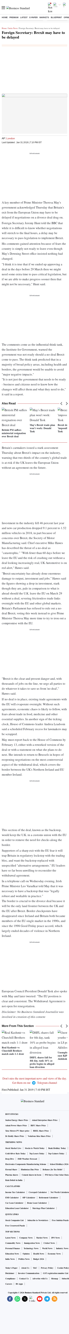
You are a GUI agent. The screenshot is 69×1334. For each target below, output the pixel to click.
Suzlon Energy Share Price (16, 1120)
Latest (24, 17)
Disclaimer (9, 1273)
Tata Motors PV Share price (17, 1131)
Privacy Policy (47, 1268)
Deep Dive (9, 1159)
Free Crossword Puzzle (15, 1225)
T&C (35, 1268)
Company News (26, 1237)
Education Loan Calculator (17, 1208)
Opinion (26, 1253)
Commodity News (12, 1243)
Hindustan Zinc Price (30, 1169)
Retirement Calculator (48, 1197)
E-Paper (33, 17)
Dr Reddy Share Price (14, 1136)
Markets (44, 17)
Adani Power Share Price (16, 1125)
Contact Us (24, 1278)
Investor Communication (28, 1273)
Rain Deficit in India (13, 1180)
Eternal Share (11, 1169)
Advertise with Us (39, 1278)
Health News (38, 1253)
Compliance (10, 1278)
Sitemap (54, 1278)
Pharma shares (11, 1175)
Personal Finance (12, 1248)
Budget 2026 (38, 1259)
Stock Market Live (13, 1148)
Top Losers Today (36, 1153)
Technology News (31, 1248)
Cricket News (49, 1243)
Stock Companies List (14, 1220)
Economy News (54, 1253)
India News (13, 28)
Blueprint (56, 17)
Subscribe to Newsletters (37, 1220)
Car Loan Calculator (14, 1203)
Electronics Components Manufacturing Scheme (25, 1164)
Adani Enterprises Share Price (45, 1120)
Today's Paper (11, 1268)
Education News (12, 1253)
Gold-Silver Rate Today (15, 1153)
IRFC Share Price (38, 1125)
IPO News (55, 1237)
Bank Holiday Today (57, 1148)
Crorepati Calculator (38, 1192)
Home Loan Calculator (37, 1203)
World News (47, 1248)
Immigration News (32, 1243)
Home (5, 17)
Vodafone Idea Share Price (39, 1136)
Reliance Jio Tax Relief (52, 1169)
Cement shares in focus (31, 1175)
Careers (8, 1284)
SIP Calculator (28, 1197)
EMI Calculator (12, 1197)
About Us (25, 1268)
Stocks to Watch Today (35, 1148)
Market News (42, 1237)
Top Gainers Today (56, 1153)
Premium (13, 17)
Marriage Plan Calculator (43, 1208)
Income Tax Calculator (15, 1192)
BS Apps (19, 1284)
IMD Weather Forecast (27, 1159)
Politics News (24, 1259)
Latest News (10, 1237)
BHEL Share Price (41, 1131)
